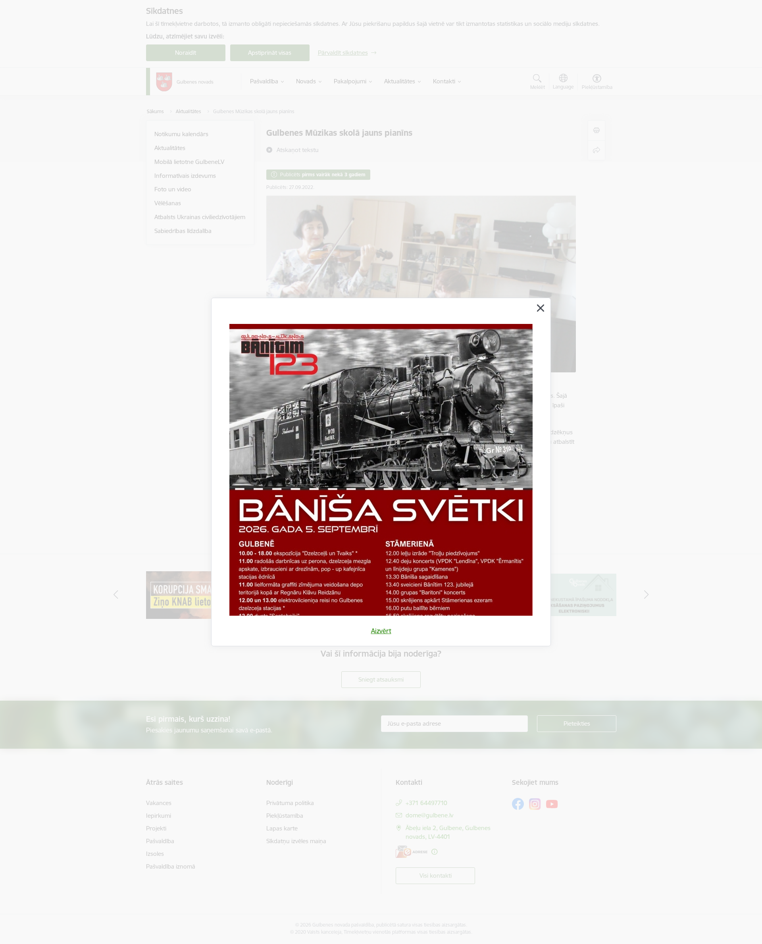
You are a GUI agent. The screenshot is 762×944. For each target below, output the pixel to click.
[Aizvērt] (540, 308)
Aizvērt (381, 631)
